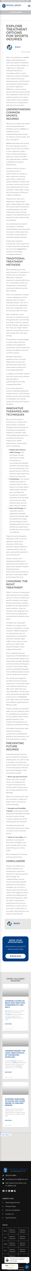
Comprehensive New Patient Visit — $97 (16, 1)
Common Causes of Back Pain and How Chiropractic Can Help (15, 1004)
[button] (29, 6)
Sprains (9, 143)
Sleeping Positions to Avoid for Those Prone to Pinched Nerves (15, 1102)
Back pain (8, 1011)
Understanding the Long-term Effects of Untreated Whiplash (15, 1054)
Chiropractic (8, 1014)
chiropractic (22, 697)
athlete (23, 129)
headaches (21, 249)
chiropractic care (10, 1018)
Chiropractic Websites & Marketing (15, 1269)
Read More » (8, 1024)
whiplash (13, 1061)
